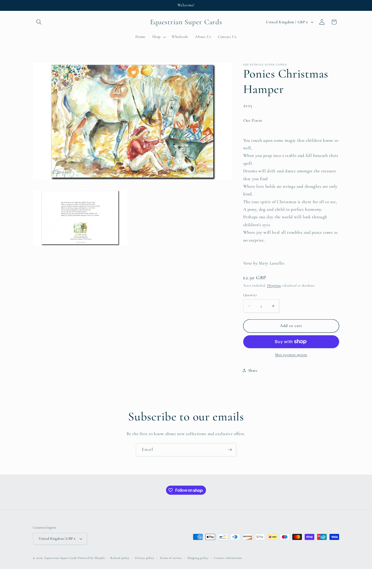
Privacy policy (144, 558)
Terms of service (171, 558)
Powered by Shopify (91, 558)
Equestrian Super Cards (61, 558)
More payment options (291, 355)
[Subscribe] (230, 449)
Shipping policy (198, 558)
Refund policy (120, 558)
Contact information (228, 558)
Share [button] (253, 370)
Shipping (274, 285)
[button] (39, 22)
